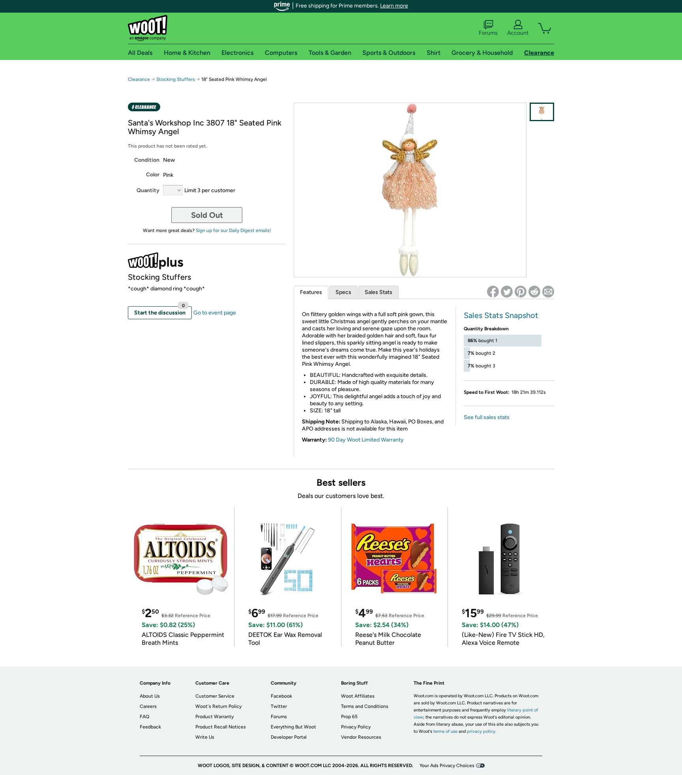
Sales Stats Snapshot (501, 315)
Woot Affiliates (358, 696)
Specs (343, 292)
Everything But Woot (293, 727)
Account (517, 33)
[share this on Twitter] (507, 292)
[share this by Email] (548, 292)
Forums (488, 33)
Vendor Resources (361, 737)
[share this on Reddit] (534, 292)
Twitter (279, 706)
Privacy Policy (356, 727)
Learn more (394, 5)
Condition (146, 160)
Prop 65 (349, 716)
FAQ (144, 716)
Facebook (281, 696)
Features (311, 292)
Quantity (148, 190)
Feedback (150, 727)
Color (152, 174)
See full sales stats (487, 417)
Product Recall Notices (220, 727)
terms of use (445, 731)
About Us (150, 696)
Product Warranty (214, 716)
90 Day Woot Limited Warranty (366, 439)
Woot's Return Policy (218, 706)
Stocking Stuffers (175, 79)
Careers (148, 706)
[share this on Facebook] (493, 292)
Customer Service (214, 696)
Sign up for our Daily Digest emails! (233, 230)
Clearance (139, 79)
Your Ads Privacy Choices (447, 765)
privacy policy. (481, 731)
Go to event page (214, 312)
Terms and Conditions (364, 706)
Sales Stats (378, 292)
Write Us (204, 737)
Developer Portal (289, 737)
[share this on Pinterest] (520, 292)
